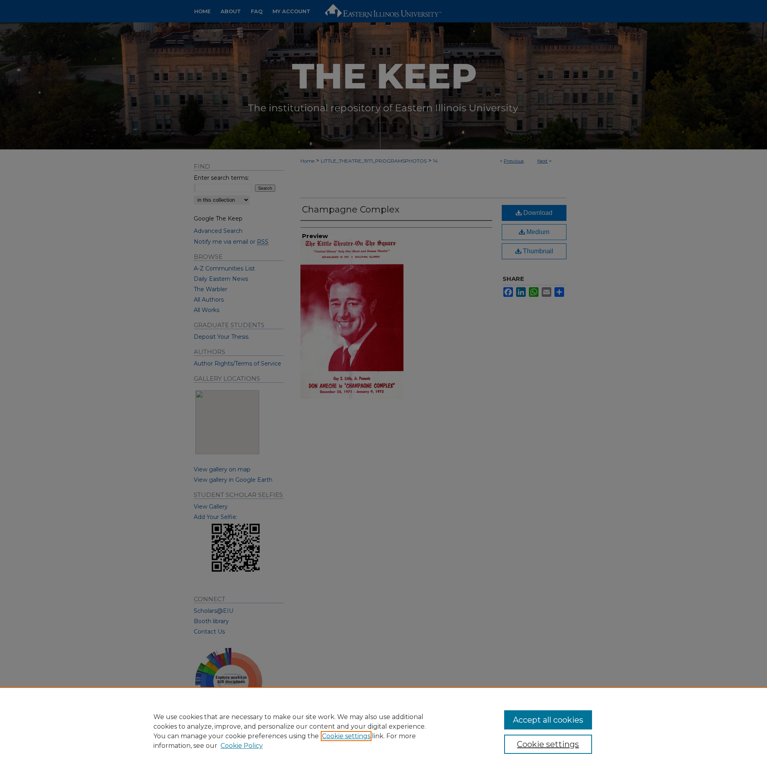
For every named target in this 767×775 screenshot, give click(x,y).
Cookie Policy (242, 745)
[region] (383, 731)
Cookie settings (346, 736)
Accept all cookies (548, 720)
